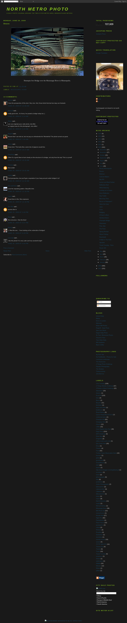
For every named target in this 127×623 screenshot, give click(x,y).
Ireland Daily (100, 316)
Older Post (87, 251)
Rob (98, 101)
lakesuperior (100, 486)
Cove (101, 209)
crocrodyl (11, 238)
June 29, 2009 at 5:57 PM (18, 222)
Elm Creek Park (101, 443)
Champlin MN (100, 419)
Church (98, 424)
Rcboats (98, 530)
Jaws (101, 207)
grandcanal (99, 460)
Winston (98, 566)
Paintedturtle (100, 520)
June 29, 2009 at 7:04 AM (18, 139)
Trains (98, 551)
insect (98, 474)
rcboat (98, 527)
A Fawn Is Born (104, 215)
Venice (98, 558)
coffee (98, 426)
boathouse (99, 410)
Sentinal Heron (104, 218)
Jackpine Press (101, 34)
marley (10, 175)
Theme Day (99, 546)
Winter (98, 568)
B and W (98, 395)
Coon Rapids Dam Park (103, 429)
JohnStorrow (100, 374)
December (103, 149)
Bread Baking (100, 412)
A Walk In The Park (105, 240)
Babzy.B (10, 110)
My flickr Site (100, 354)
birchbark (99, 405)
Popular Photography (102, 366)
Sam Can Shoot (101, 330)
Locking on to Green (105, 190)
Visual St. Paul (100, 337)
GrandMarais (100, 462)
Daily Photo (99, 431)
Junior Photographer (102, 484)
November (103, 152)
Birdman (102, 174)
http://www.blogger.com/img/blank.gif (107, 470)
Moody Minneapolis (105, 168)
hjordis (98, 467)
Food (97, 450)
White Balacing (104, 187)
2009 (100, 147)
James (10, 144)
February (103, 259)
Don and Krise (12, 186)
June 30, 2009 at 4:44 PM (18, 243)
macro (98, 498)
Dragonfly (99, 438)
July (101, 163)
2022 (100, 139)
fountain (98, 455)
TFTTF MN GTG (101, 544)
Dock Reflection (104, 193)
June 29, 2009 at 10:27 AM (18, 150)
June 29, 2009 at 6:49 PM (18, 233)
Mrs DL (99, 99)
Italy (97, 479)
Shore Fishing (103, 234)
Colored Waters (104, 177)
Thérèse (10, 165)
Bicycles (98, 402)
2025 (100, 133)
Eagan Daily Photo (102, 333)
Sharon (10, 100)
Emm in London (101, 321)
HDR (97, 465)
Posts (100, 302)
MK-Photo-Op (100, 510)
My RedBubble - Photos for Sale (106, 357)
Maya (9, 217)
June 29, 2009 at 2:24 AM (18, 129)
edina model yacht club (103, 441)
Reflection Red (104, 185)
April (101, 254)
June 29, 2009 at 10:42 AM (18, 170)
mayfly (98, 503)
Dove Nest (99, 436)
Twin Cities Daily (101, 340)
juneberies (99, 482)
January (102, 262)
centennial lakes (101, 417)
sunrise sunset (100, 539)
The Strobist (100, 369)
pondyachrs (99, 525)
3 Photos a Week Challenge (105, 388)
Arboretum (99, 390)
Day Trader (102, 196)
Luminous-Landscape (103, 359)
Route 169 (102, 248)
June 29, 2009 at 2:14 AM (18, 116)
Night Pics (99, 518)
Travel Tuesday (101, 554)
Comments (102, 305)
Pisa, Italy (102, 226)
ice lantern (99, 472)
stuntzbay (99, 537)
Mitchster (99, 323)
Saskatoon (99, 534)
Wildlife (98, 563)
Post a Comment (8, 248)
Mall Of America (101, 501)
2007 (100, 268)
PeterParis (11, 154)
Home (47, 251)
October (102, 155)
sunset (98, 542)
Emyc (98, 446)
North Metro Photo (38, 9)
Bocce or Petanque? (105, 201)
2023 (100, 136)
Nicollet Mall (100, 515)
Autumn (98, 393)
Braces (6, 24)
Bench (98, 400)
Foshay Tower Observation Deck (106, 453)
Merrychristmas (101, 506)
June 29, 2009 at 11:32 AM (18, 181)
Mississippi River (19, 89)
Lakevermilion (100, 489)
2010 (100, 144)
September (103, 158)
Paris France (100, 522)
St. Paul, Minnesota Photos (104, 335)
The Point (102, 229)
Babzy (98, 318)
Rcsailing (99, 532)
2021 (100, 141)
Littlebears (99, 491)
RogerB (10, 133)
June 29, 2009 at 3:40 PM (18, 212)
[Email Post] (27, 86)
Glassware (102, 223)
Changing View (100, 422)
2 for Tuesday (100, 383)
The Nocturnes (100, 361)
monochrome (100, 513)
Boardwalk (102, 237)
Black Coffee (100, 345)
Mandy (10, 227)
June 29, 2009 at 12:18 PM (18, 191)
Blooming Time (104, 198)
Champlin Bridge (104, 220)
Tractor (98, 549)
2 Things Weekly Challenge (104, 386)
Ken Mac (10, 206)
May (101, 251)
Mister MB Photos (101, 325)
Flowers (98, 448)
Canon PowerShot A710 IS (104, 414)
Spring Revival (103, 231)
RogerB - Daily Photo (102, 328)
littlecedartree (100, 494)
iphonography (100, 477)
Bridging (102, 212)
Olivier (10, 121)
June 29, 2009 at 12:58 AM (18, 106)
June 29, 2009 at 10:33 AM (18, 160)
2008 (100, 266)
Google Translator (101, 53)
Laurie (10, 196)
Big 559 (101, 179)
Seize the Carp (104, 204)
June (101, 166)
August (102, 160)
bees (97, 398)
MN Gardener (100, 342)
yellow (98, 570)
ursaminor (99, 556)
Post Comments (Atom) (19, 254)
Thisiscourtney (100, 371)
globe (98, 458)
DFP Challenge (101, 434)
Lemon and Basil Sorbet (106, 182)
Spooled (102, 242)
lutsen (98, 496)
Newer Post (7, 251)
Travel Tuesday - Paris (106, 245)
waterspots (99, 561)
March (102, 257)
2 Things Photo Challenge (104, 364)
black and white (101, 407)
